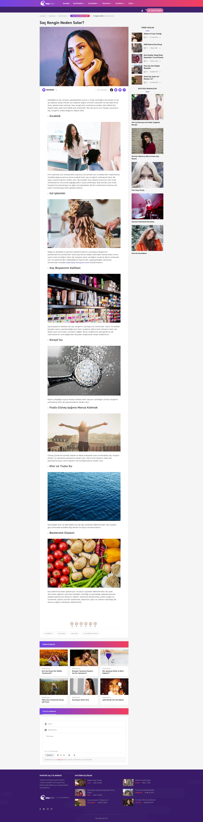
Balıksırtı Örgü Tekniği (152, 34)
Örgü (89, 783)
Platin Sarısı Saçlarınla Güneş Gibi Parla (53, 701)
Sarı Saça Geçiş (138, 190)
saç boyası (61, 633)
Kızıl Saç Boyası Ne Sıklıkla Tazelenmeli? (52, 672)
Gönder (49, 755)
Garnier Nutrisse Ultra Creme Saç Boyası (145, 157)
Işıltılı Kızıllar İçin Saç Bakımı (113, 700)
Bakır (89, 795)
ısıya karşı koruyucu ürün (78, 262)
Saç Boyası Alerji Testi (80, 700)
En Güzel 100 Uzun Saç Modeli (145, 800)
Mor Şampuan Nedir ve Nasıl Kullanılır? (112, 672)
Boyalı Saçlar (64, 16)
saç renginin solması (90, 633)
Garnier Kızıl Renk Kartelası (143, 222)
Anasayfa (66, 3)
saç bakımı (48, 633)
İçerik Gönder (156, 10)
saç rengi (74, 633)
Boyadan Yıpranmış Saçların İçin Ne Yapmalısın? (82, 672)
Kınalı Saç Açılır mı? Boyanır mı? (151, 78)
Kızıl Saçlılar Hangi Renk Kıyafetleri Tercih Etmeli (153, 56)
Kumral (137, 782)
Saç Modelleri (78, 3)
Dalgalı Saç (138, 792)
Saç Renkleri (92, 3)
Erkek (131, 3)
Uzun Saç (138, 802)
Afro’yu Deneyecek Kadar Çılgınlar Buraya (146, 123)
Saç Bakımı (119, 3)
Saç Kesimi (106, 3)
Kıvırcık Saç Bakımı (139, 253)
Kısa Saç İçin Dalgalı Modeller (152, 67)
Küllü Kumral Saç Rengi (153, 44)
